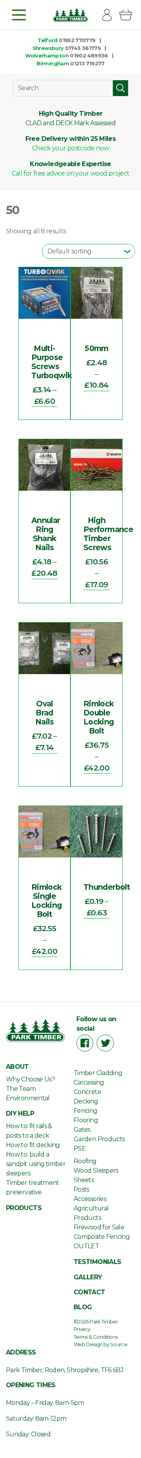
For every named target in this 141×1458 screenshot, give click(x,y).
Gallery (88, 1277)
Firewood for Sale (99, 1227)
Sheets (84, 1180)
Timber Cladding (98, 1073)
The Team (21, 1088)
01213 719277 (87, 63)
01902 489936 (89, 55)
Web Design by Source (100, 1344)
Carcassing (89, 1082)
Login (110, 15)
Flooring (86, 1120)
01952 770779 (77, 40)
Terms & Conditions (96, 1337)
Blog (83, 1307)
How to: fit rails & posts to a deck (29, 1130)
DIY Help (20, 1113)
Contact (89, 1292)
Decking (86, 1101)
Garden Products (99, 1139)
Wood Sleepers (96, 1170)
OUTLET (86, 1246)
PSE (80, 1148)
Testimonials (97, 1262)
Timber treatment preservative (32, 1187)
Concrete (87, 1092)
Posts (81, 1189)
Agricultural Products (91, 1213)
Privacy (82, 1329)
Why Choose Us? (30, 1079)
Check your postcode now (70, 148)
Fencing (86, 1110)
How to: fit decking (33, 1145)
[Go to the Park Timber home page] (70, 15)
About (17, 1066)
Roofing (85, 1161)
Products (24, 1208)
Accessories (90, 1199)
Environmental (28, 1098)
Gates (82, 1129)
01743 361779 (83, 48)
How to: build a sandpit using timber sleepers (35, 1164)
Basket (129, 15)
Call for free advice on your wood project (71, 173)
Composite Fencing (102, 1236)
